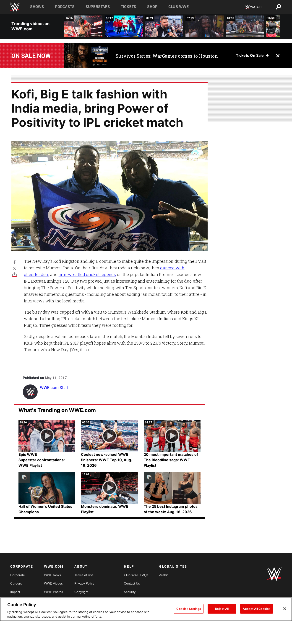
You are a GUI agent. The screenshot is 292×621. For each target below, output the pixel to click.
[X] (14, 268)
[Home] (14, 7)
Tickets (128, 7)
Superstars (98, 7)
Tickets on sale (250, 55)
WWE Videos (53, 583)
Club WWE (178, 7)
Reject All (222, 609)
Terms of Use (84, 575)
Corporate (17, 575)
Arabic (163, 575)
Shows (37, 7)
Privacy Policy (84, 583)
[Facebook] (14, 262)
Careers (16, 583)
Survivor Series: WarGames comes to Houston (167, 56)
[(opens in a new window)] (86, 55)
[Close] (285, 609)
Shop (152, 7)
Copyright (81, 592)
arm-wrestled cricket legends (87, 274)
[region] (146, 609)
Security (130, 592)
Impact (15, 592)
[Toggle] (14, 274)
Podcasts (65, 7)
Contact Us (132, 583)
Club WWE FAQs (136, 575)
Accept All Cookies (256, 609)
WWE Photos (53, 592)
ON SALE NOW (31, 56)
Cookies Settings (188, 609)
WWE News (52, 575)
